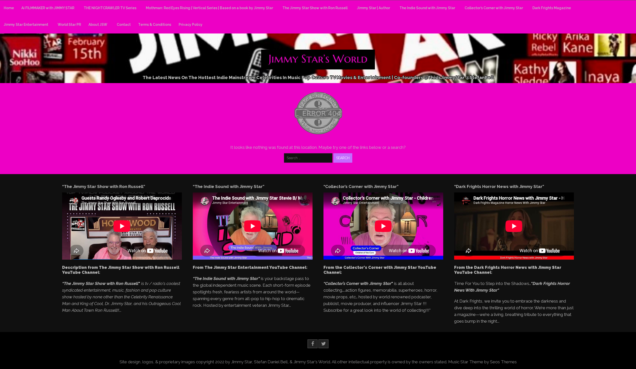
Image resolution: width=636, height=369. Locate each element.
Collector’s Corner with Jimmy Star (494, 8)
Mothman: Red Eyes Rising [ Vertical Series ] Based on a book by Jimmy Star (209, 8)
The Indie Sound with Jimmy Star (427, 8)
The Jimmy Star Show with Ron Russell (315, 8)
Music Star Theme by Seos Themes (482, 361)
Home (9, 8)
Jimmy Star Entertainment (26, 25)
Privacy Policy (190, 25)
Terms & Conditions (154, 25)
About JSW (97, 25)
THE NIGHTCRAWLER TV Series (110, 8)
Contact (124, 25)
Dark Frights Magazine (551, 8)
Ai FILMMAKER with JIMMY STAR (47, 8)
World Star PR (69, 25)
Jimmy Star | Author (373, 8)
